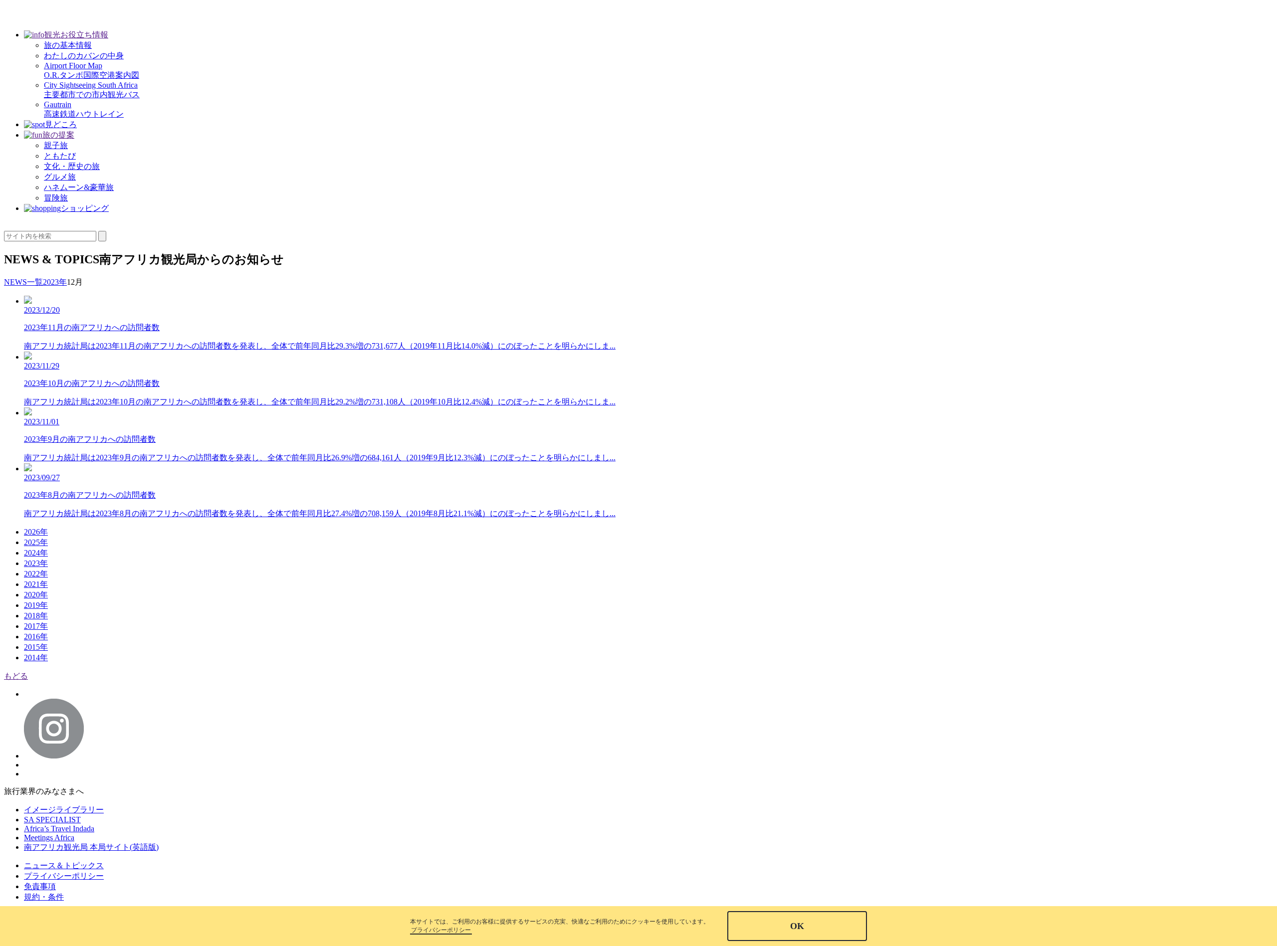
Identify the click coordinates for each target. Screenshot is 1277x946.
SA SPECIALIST (52, 819)
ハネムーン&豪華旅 (79, 187)
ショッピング (85, 208)
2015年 (36, 647)
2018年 (36, 615)
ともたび (60, 156)
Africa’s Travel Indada (59, 828)
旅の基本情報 (68, 45)
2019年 (36, 605)
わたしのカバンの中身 (84, 55)
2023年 (36, 563)
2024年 (36, 553)
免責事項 (40, 886)
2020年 (36, 594)
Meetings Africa (49, 837)
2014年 (36, 657)
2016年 (36, 636)
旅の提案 (58, 135)
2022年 (36, 573)
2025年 (36, 542)
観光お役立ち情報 (76, 34)
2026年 (36, 532)
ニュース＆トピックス (64, 865)
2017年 (36, 626)
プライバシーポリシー (64, 876)
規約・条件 (44, 897)
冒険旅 (56, 197)
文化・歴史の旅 (72, 166)
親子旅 (56, 145)
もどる (16, 676)
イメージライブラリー (64, 809)
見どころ (61, 124)
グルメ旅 (60, 177)
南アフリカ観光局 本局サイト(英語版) (91, 847)
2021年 (36, 584)
